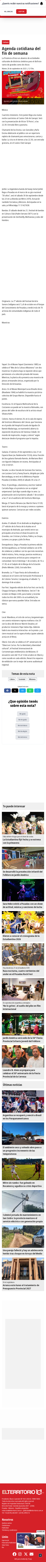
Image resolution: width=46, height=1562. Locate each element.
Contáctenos (6, 1525)
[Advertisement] (23, 280)
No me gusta (23, 719)
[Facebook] (14, 1554)
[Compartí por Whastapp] (30, 690)
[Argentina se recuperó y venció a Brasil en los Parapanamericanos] (23, 1101)
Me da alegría (22, 731)
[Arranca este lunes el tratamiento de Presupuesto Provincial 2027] (23, 1269)
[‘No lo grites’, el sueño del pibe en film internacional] (23, 989)
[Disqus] (23, 773)
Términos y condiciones (9, 1530)
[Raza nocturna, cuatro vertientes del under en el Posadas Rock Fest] (23, 954)
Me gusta (22, 714)
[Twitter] (26, 1554)
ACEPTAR (21, 11)
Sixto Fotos (5, 1545)
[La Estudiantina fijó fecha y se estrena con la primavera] (23, 823)
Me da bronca (22, 737)
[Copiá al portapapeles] (37, 690)
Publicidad (5, 1528)
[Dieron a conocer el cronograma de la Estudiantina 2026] (23, 922)
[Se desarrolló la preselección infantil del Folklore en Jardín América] (23, 858)
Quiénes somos (7, 1523)
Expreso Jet (5, 1540)
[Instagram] (20, 1554)
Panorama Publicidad (9, 1543)
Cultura (5, 42)
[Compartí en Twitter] (15, 690)
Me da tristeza (22, 725)
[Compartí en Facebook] (7, 690)
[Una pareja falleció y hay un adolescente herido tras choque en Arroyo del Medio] (23, 1236)
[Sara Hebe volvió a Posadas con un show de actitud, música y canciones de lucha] (23, 890)
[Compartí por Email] (22, 690)
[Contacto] (31, 1554)
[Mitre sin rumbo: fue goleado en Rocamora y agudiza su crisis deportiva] (23, 1169)
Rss (3, 1547)
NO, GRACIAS (8, 11)
